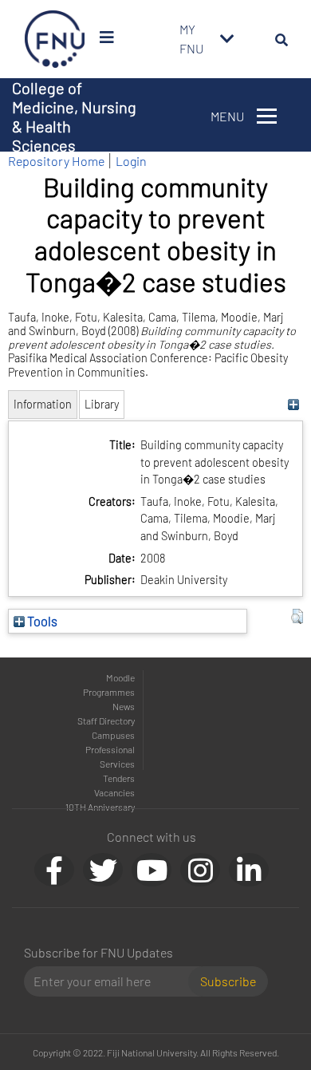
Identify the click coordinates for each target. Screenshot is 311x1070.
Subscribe (228, 981)
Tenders (119, 778)
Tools (41, 621)
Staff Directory (106, 720)
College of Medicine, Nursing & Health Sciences (74, 116)
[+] (293, 404)
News (123, 706)
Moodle (120, 677)
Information (43, 404)
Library (102, 404)
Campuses (113, 734)
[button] (297, 617)
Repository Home (56, 160)
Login (131, 160)
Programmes (109, 691)
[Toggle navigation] (227, 39)
